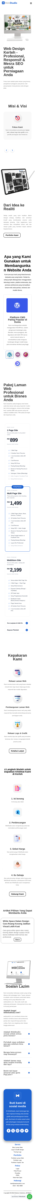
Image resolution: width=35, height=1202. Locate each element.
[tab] (10, 355)
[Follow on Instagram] (17, 1131)
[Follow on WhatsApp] (22, 1131)
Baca (17, 940)
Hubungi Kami (17, 894)
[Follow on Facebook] (8, 1131)
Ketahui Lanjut (17, 751)
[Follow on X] (13, 1131)
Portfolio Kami (12, 235)
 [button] (31, 3)
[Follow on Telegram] (26, 1131)
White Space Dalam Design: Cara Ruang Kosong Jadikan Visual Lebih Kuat (16, 924)
